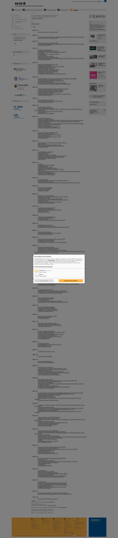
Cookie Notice (51, 260)
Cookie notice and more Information (43, 266)
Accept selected (44, 280)
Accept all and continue (70, 280)
